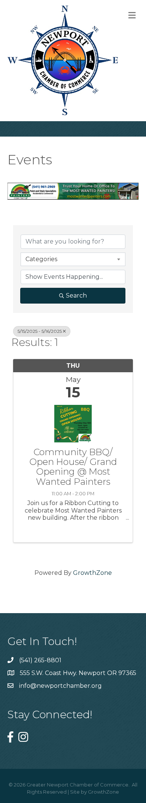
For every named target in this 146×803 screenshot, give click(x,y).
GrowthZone (92, 572)
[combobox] (73, 259)
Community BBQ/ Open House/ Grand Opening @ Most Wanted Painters (73, 467)
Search (76, 295)
